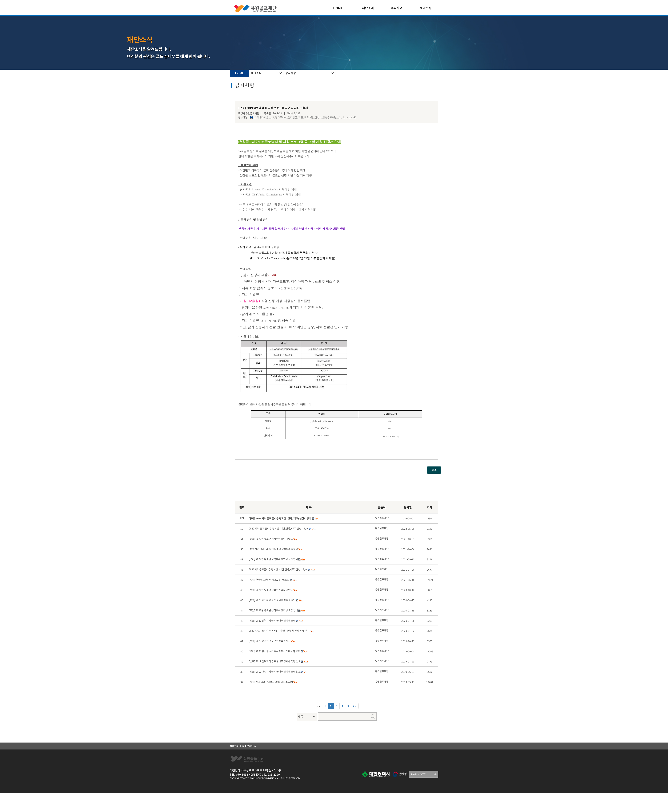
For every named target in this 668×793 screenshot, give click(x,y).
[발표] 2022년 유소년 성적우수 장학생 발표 (271, 538)
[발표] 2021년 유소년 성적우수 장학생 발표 (271, 590)
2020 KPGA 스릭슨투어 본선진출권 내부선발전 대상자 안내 (279, 630)
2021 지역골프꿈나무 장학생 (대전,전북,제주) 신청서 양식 (278, 569)
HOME (338, 8)
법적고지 (234, 746)
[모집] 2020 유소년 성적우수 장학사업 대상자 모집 (274, 651)
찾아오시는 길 (249, 746)
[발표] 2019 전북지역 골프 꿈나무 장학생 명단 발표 (275, 661)
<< (318, 706)
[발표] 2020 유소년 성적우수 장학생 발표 (270, 641)
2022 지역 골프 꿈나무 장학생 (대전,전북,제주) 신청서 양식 (279, 528)
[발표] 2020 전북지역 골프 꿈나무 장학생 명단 (272, 620)
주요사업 (397, 8)
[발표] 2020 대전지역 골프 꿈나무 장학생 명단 (272, 600)
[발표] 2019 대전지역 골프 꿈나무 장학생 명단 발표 (275, 671)
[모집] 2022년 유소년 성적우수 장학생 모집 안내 (273, 559)
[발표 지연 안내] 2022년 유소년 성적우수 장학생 (273, 549)
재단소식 (425, 8)
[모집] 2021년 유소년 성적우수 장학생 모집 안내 (273, 610)
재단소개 (368, 8)
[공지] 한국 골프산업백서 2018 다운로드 (269, 682)
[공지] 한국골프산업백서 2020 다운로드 (269, 579)
